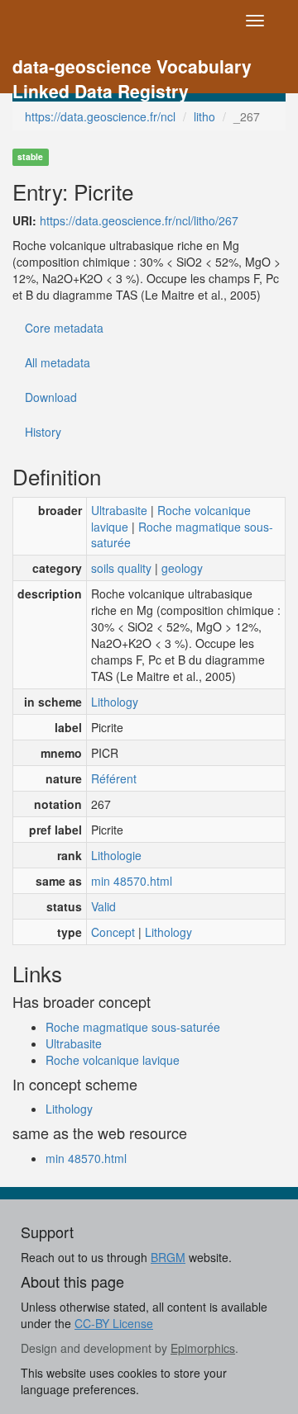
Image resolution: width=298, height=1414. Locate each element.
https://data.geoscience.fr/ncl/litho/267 (139, 220)
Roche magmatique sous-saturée (182, 534)
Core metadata (64, 327)
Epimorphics (203, 1348)
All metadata (57, 362)
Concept (113, 932)
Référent (114, 778)
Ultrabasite (119, 510)
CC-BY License (113, 1323)
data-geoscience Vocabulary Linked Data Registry (132, 68)
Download (51, 397)
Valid (103, 906)
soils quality (121, 568)
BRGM (168, 1257)
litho (204, 116)
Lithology (114, 701)
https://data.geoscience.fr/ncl (100, 116)
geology (182, 568)
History (43, 431)
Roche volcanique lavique (113, 1060)
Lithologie (116, 855)
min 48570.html (131, 881)
